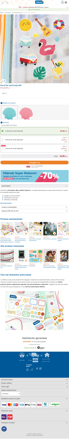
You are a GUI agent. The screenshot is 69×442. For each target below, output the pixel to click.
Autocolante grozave (17, 12)
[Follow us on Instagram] (40, 369)
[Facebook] (37, 369)
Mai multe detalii (5, 203)
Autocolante (8, 12)
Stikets (1, 12)
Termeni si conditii (30, 435)
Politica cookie (39, 435)
